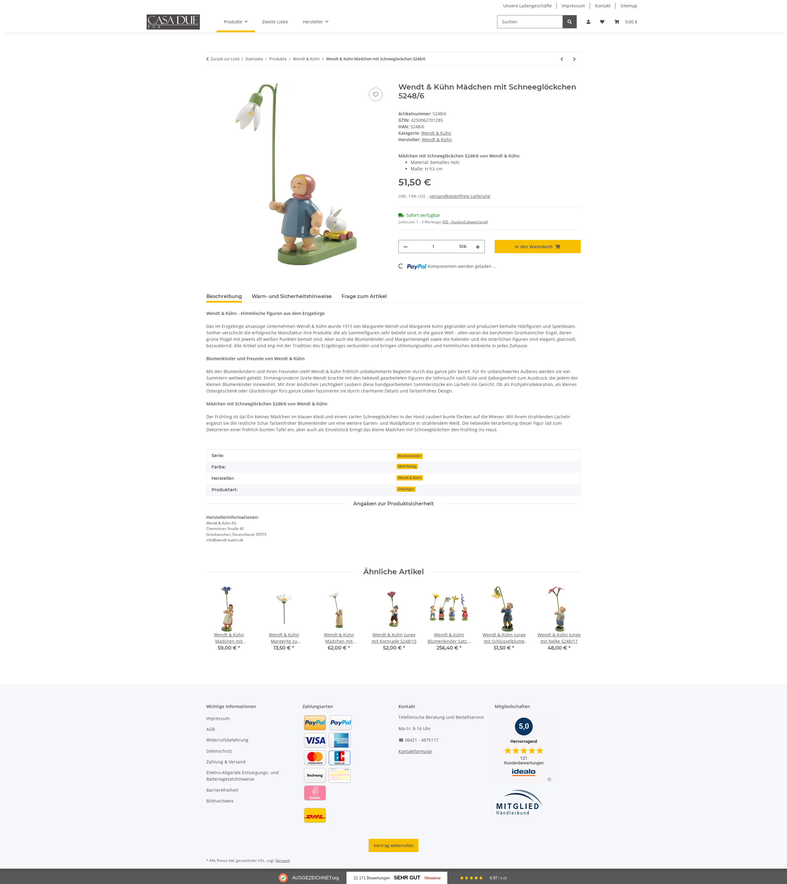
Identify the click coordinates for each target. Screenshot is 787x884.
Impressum (573, 6)
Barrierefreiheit (222, 790)
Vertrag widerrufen (393, 845)
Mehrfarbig (407, 466)
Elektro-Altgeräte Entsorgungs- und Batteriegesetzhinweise (242, 776)
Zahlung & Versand (226, 762)
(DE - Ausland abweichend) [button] (465, 222)
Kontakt (603, 6)
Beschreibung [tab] (224, 296)
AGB (210, 729)
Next (571, 623)
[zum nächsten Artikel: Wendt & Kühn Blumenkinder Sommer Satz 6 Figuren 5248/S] (574, 59)
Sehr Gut (407, 878)
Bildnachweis (220, 801)
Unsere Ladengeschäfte (527, 6)
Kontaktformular (415, 751)
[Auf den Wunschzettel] (375, 94)
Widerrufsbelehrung (227, 740)
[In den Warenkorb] (211, 79)
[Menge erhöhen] (477, 246)
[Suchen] (570, 21)
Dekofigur (406, 489)
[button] (588, 21)
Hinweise (433, 878)
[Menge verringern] (405, 246)
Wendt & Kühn (436, 133)
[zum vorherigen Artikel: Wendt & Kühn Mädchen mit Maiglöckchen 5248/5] (562, 59)
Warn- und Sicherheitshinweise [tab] (292, 296)
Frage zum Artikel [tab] (364, 296)
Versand (282, 860)
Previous (217, 623)
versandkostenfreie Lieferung (460, 196)
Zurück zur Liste (225, 59)
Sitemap (628, 6)
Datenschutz (219, 751)
